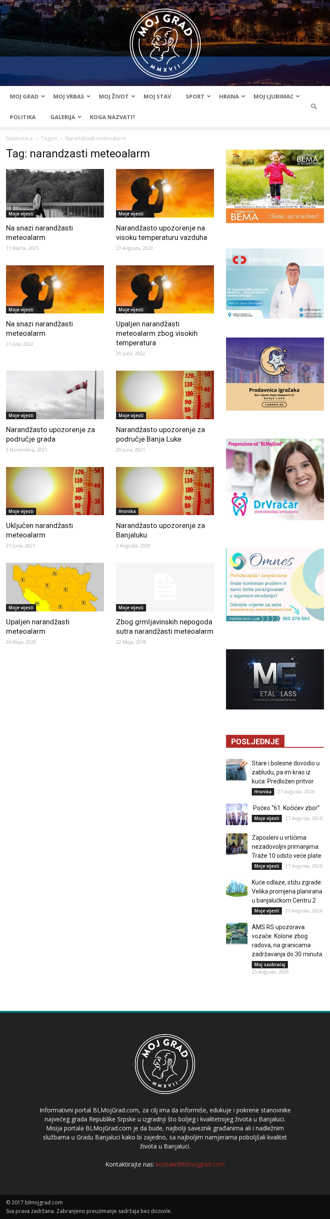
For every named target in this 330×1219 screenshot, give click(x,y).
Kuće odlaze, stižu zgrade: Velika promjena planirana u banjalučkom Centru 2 (287, 891)
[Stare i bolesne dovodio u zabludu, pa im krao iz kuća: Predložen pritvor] (237, 769)
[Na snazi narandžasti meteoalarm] (55, 193)
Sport (195, 96)
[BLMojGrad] (165, 40)
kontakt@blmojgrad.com (190, 1164)
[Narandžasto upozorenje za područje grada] (55, 395)
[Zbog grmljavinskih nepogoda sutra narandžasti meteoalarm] (165, 587)
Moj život (114, 96)
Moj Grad (24, 96)
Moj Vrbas (68, 96)
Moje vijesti (21, 214)
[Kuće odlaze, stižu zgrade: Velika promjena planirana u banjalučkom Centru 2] (237, 889)
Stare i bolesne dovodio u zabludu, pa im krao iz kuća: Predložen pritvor (286, 772)
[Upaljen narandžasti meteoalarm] (55, 587)
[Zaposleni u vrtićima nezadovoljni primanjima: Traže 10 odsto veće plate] (237, 844)
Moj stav (157, 96)
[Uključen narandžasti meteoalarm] (55, 491)
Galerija (62, 117)
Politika (23, 117)
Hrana (229, 96)
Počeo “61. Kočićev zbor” (286, 807)
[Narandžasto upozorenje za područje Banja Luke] (165, 395)
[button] (313, 106)
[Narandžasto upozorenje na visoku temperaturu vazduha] (165, 193)
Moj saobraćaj (269, 964)
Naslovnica (19, 138)
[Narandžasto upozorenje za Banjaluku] (165, 491)
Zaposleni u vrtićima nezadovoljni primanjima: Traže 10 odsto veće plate (286, 846)
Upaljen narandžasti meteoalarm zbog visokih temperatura (157, 333)
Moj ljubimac (273, 96)
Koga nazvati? (112, 117)
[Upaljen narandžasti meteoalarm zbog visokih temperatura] (165, 289)
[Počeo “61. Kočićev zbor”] (237, 814)
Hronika (127, 511)
